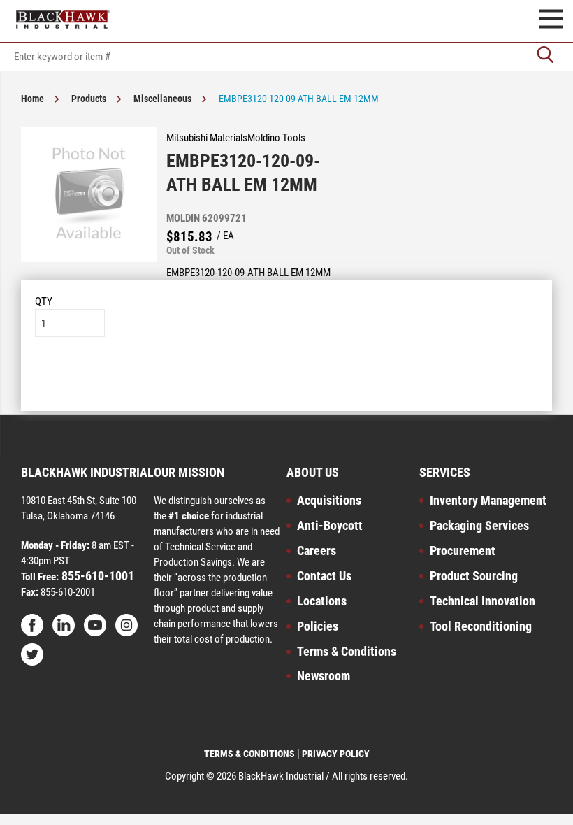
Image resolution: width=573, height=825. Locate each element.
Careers (316, 550)
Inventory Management (488, 500)
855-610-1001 (96, 575)
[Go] (545, 56)
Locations (322, 601)
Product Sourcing (474, 575)
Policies (317, 626)
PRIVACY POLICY (336, 753)
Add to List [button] (287, 379)
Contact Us (324, 575)
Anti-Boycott (330, 525)
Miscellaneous (162, 98)
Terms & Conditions (346, 651)
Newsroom (323, 675)
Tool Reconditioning (481, 626)
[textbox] (286, 57)
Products (88, 98)
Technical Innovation (482, 601)
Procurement (462, 550)
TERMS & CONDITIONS (249, 753)
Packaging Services (479, 525)
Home (32, 98)
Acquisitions (329, 500)
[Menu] (551, 21)
